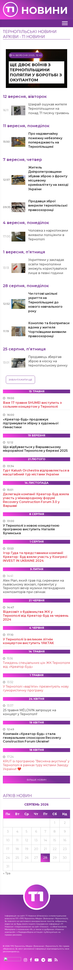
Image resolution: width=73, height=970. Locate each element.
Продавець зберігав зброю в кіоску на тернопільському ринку (48, 361)
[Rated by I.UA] (12, 960)
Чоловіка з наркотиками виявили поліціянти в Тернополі (48, 235)
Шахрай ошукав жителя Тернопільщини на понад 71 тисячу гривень (48, 108)
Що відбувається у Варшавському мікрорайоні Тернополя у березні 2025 (35, 449)
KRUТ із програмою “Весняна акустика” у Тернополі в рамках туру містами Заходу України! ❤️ (36, 765)
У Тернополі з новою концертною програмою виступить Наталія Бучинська (31, 529)
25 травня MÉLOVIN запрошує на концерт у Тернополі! (29, 712)
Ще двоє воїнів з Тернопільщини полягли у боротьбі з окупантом (36, 72)
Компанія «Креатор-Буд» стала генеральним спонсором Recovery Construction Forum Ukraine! (32, 737)
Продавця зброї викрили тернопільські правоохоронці (47, 205)
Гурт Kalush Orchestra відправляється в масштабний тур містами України (36, 472)
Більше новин (36, 779)
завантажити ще (20, 379)
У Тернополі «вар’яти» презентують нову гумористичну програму (36, 688)
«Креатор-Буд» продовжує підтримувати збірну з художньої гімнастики (31, 423)
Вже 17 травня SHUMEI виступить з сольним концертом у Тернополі (32, 404)
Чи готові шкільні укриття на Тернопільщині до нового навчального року (45, 302)
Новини (44, 10)
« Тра (6, 873)
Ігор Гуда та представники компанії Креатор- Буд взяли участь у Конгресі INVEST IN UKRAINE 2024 (35, 557)
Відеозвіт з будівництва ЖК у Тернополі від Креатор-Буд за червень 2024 (36, 615)
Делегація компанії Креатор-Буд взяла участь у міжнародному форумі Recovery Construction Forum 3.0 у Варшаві (36, 499)
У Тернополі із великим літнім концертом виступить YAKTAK (28, 641)
